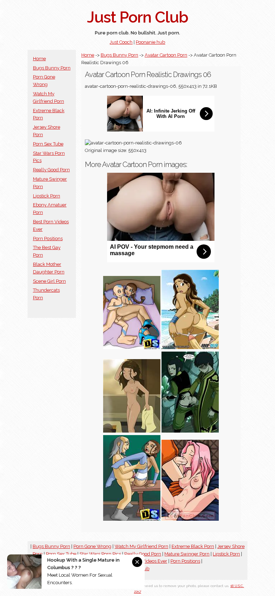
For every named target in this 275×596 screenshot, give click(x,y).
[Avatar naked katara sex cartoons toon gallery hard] (131, 431)
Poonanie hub (150, 42)
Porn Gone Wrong (92, 546)
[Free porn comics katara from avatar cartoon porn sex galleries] (131, 519)
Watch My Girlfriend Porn (141, 546)
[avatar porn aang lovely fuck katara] (190, 519)
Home (39, 58)
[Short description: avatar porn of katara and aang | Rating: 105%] (131, 347)
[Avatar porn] (190, 431)
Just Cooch (121, 42)
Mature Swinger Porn (186, 554)
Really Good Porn (51, 169)
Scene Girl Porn (49, 281)
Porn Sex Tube (48, 144)
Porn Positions (48, 238)
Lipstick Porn (46, 196)
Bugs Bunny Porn (52, 68)
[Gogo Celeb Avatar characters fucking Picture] (190, 347)
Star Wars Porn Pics (100, 554)
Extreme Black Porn (193, 546)
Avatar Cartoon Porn (166, 55)
